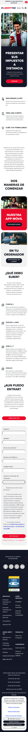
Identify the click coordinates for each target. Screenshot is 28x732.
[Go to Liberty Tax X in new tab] (16, 566)
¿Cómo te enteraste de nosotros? (11, 477)
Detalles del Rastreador (14, 711)
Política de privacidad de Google (14, 716)
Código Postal (9, 466)
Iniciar (19, 8)
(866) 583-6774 (7, 659)
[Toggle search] (23, 8)
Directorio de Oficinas (7, 638)
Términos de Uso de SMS (14, 689)
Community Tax (20, 648)
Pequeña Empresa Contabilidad (19, 613)
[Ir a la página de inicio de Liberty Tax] (8, 8)
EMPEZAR (15, 81)
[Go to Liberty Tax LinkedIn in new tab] (22, 566)
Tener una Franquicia (18, 637)
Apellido (7, 438)
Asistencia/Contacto (9, 656)
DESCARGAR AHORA (14, 224)
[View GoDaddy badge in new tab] (14, 590)
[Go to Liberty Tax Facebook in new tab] (5, 566)
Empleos (5, 652)
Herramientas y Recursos (7, 616)
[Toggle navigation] (25, 8)
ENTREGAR (14, 536)
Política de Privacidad (13, 707)
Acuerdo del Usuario (14, 686)
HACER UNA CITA (14, 418)
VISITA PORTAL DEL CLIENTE (14, 260)
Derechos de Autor (14, 679)
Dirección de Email (10, 448)
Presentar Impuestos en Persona (7, 602)
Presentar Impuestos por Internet (7, 610)
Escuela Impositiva (18, 606)
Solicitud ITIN (7, 624)
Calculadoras (6, 621)
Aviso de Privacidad (14, 682)
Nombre (7, 429)
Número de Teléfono (11, 457)
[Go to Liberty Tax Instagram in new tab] (11, 566)
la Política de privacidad (16, 524)
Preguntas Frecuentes (6, 644)
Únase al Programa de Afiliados (19, 653)
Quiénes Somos (7, 649)
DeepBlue (18, 602)
